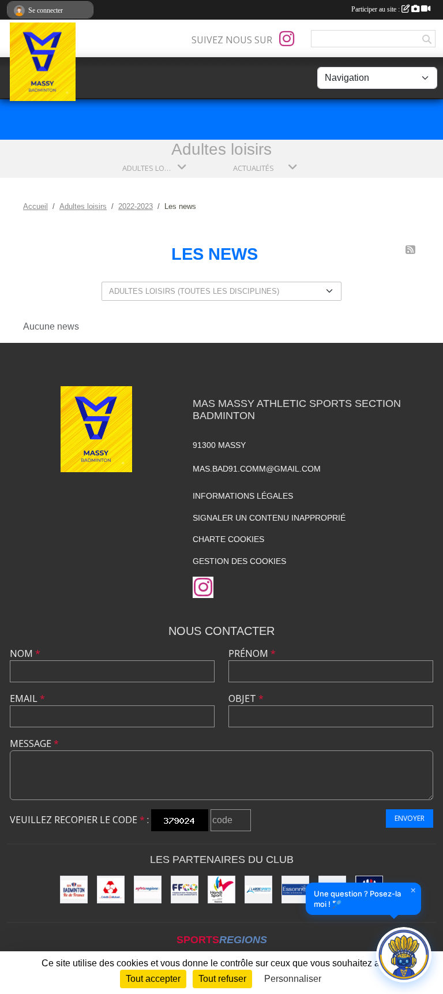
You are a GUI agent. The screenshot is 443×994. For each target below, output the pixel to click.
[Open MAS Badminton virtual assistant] (403, 954)
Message (34, 743)
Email (27, 698)
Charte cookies (228, 539)
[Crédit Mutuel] (111, 889)
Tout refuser (222, 979)
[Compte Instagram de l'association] (286, 38)
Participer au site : (376, 9)
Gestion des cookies (239, 561)
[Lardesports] (258, 889)
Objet (246, 698)
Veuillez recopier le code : (79, 819)
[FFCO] (184, 889)
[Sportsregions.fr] (148, 889)
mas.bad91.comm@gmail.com (257, 468)
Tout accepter (153, 979)
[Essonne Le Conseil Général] (295, 889)
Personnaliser (292, 979)
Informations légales (243, 495)
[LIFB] (74, 889)
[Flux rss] (410, 249)
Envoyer (410, 818)
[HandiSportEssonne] (221, 889)
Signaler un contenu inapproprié (269, 517)
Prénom (252, 653)
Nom (25, 653)
